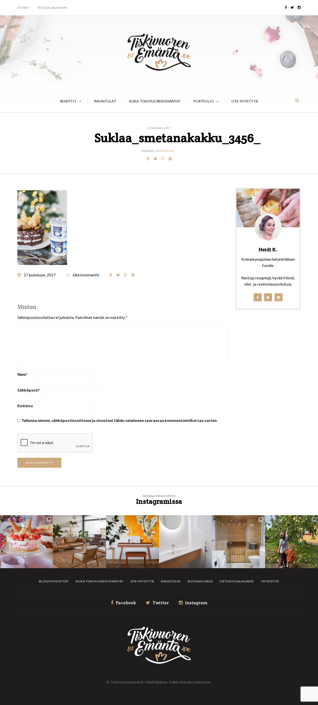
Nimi (22, 374)
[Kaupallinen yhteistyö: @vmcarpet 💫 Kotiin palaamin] (79, 541)
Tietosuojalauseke (52, 7)
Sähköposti (28, 390)
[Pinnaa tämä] (170, 158)
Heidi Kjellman (164, 150)
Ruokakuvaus (200, 581)
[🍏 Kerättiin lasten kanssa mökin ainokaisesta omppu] (291, 541)
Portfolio (203, 101)
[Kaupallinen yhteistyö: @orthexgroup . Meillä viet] (26, 541)
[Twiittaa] (155, 158)
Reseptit (68, 101)
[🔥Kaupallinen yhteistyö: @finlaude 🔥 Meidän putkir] (238, 541)
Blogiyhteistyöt (54, 581)
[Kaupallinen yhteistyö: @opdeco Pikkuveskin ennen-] (185, 541)
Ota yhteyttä (244, 101)
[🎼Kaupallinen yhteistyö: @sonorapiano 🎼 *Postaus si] (132, 541)
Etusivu (23, 7)
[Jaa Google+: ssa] (162, 158)
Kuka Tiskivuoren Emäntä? (155, 101)
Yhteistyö (270, 581)
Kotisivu (25, 405)
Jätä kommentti (85, 274)
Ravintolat (105, 101)
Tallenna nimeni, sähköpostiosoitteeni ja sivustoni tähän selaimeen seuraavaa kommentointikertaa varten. (119, 420)
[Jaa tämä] (148, 158)
